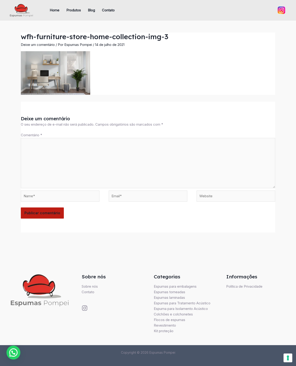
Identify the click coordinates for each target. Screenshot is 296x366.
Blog (91, 10)
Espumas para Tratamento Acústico (182, 303)
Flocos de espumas (169, 320)
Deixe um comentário (38, 44)
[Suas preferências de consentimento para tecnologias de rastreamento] (288, 357)
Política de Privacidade (244, 286)
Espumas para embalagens (175, 286)
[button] (13, 353)
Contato (108, 10)
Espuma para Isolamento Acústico (181, 308)
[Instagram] (85, 308)
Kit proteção (163, 331)
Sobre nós (90, 286)
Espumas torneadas (169, 292)
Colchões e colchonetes (173, 314)
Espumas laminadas (169, 297)
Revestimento (165, 325)
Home (54, 10)
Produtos (73, 10)
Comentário (31, 135)
